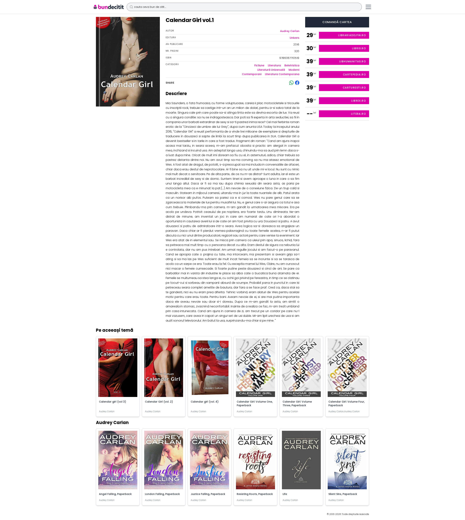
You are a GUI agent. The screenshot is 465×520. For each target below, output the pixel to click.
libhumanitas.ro (352, 61)
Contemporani (251, 74)
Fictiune (259, 65)
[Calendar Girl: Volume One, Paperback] (255, 369)
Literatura (274, 65)
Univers (294, 38)
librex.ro (358, 101)
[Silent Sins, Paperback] (347, 461)
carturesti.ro (354, 87)
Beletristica (291, 65)
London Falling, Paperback (162, 494)
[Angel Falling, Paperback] (117, 461)
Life (285, 494)
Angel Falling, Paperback (115, 494)
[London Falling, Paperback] (163, 461)
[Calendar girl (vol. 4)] (209, 369)
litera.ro (358, 114)
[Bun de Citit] (108, 7)
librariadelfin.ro (352, 35)
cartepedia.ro (354, 74)
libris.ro (359, 48)
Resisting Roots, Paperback (255, 494)
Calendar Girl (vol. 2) (159, 401)
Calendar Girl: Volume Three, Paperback (297, 403)
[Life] (301, 461)
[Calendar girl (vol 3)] (117, 369)
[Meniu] (368, 7)
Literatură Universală (271, 70)
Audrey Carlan (289, 31)
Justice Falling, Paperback (208, 494)
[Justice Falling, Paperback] (209, 461)
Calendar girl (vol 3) (112, 401)
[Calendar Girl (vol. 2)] (163, 369)
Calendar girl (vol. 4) (205, 401)
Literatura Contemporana (282, 74)
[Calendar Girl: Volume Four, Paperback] (347, 369)
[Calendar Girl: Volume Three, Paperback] (301, 369)
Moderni (294, 70)
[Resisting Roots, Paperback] (255, 461)
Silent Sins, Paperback (342, 494)
